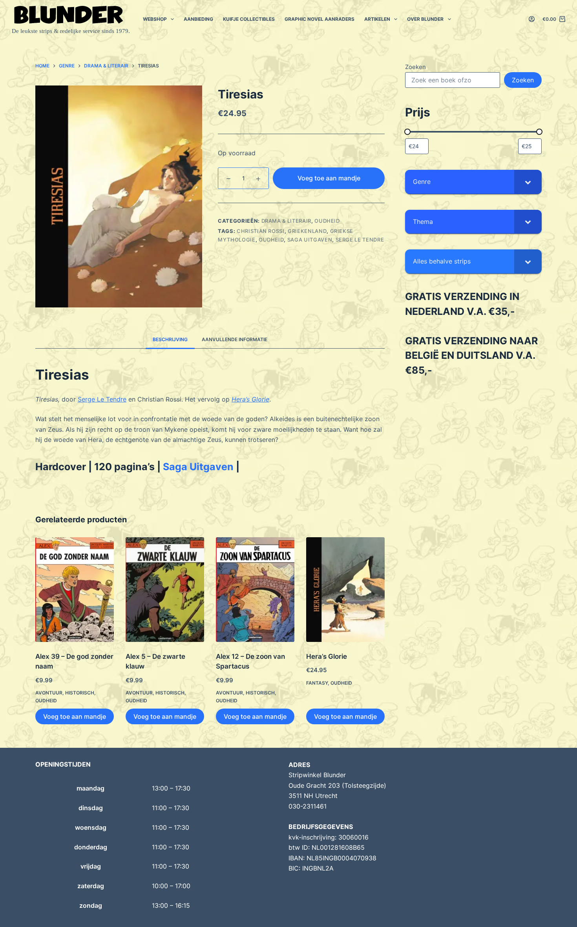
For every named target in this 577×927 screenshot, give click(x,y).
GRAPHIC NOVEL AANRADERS (319, 19)
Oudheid (327, 221)
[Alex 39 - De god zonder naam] (74, 589)
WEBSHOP (155, 19)
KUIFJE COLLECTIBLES (249, 19)
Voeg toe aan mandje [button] (74, 716)
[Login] (532, 19)
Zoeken (415, 67)
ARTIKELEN (377, 19)
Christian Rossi (261, 231)
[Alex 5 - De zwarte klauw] (165, 589)
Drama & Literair (286, 221)
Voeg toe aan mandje (329, 178)
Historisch (79, 693)
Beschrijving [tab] (170, 339)
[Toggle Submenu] (528, 182)
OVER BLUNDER (425, 19)
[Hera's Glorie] (345, 589)
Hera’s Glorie (326, 656)
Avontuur (48, 693)
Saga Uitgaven (309, 239)
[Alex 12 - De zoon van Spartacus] (255, 589)
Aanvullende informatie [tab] (234, 339)
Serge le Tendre (360, 239)
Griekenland (307, 231)
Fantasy (317, 683)
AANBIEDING (198, 19)
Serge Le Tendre (102, 399)
